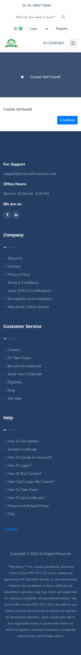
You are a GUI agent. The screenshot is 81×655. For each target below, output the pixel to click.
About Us (14, 258)
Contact (13, 350)
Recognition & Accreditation (29, 299)
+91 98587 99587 (38, 5)
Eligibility (14, 382)
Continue (67, 120)
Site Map (14, 398)
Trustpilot (10, 529)
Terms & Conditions (23, 283)
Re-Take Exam (19, 358)
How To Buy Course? (24, 474)
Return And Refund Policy (28, 506)
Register (62, 28)
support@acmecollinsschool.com (29, 174)
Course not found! (45, 77)
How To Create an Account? (29, 457)
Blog (11, 390)
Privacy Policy (18, 275)
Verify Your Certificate (24, 374)
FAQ (11, 514)
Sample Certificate (22, 449)
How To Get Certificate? (26, 498)
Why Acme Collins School (28, 307)
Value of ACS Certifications (29, 291)
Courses (55, 43)
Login (33, 28)
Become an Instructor (24, 366)
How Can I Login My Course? (30, 482)
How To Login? (19, 465)
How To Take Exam (22, 490)
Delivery (14, 266)
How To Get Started (22, 441)
